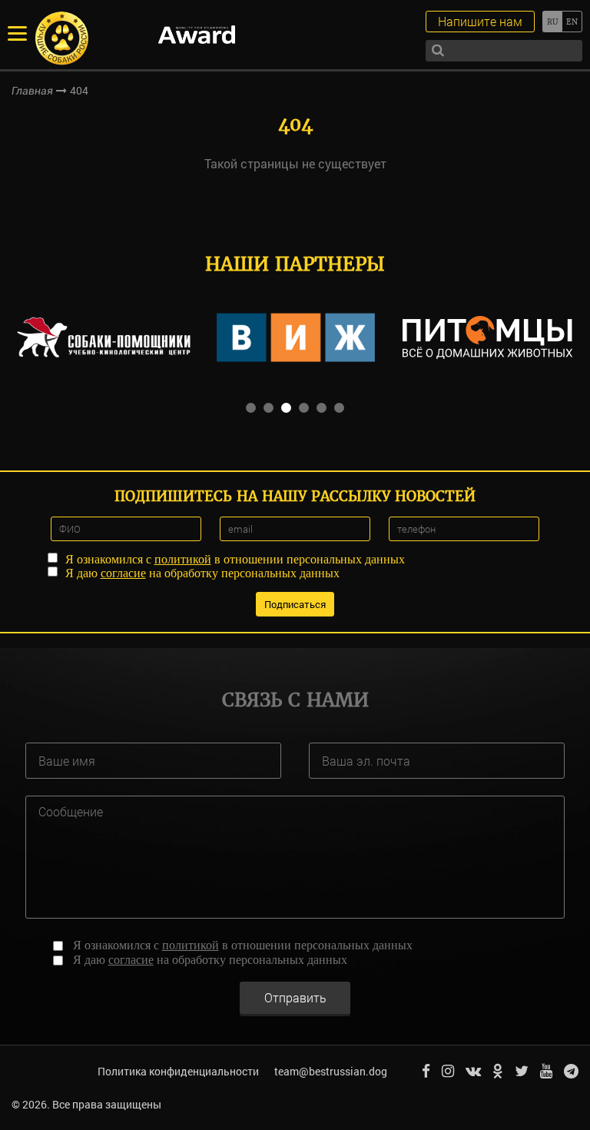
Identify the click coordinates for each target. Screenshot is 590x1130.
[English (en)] (572, 21)
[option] (104, 337)
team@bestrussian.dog (330, 1071)
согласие (123, 573)
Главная (32, 91)
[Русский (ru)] (552, 21)
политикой (182, 559)
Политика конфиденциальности (178, 1071)
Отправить (295, 997)
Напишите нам (480, 21)
